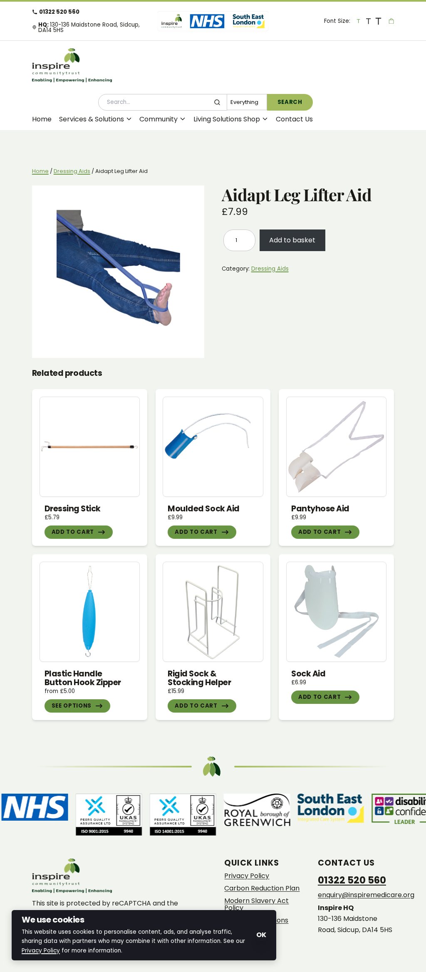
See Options (72, 706)
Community (158, 119)
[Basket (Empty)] (391, 21)
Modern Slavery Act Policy (256, 904)
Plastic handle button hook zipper (83, 678)
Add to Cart (73, 532)
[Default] (359, 21)
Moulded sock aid (203, 508)
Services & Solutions (91, 119)
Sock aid (308, 673)
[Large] (369, 21)
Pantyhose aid (320, 508)
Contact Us (294, 119)
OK (261, 935)
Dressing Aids (72, 171)
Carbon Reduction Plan (262, 888)
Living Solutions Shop (226, 119)
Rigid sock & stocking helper (199, 678)
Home (42, 119)
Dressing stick (73, 508)
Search (289, 102)
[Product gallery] (118, 271)
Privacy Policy (246, 876)
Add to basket (292, 240)
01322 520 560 (59, 12)
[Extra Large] (379, 21)
